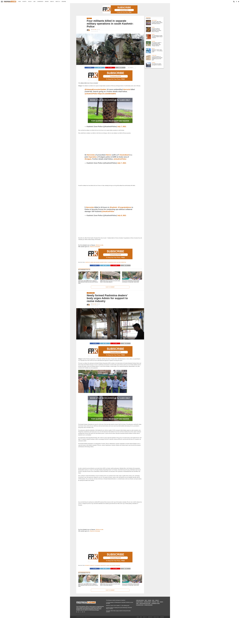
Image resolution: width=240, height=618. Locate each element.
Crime (137, 603)
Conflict (157, 600)
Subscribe (64, 1)
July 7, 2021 (121, 126)
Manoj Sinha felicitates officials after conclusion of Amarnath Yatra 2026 (130, 281)
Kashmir (149, 600)
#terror (108, 155)
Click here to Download (95, 246)
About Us (58, 1)
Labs (34, 1)
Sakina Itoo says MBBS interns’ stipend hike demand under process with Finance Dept (88, 282)
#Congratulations (124, 207)
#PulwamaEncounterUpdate (95, 89)
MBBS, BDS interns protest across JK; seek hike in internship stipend (110, 281)
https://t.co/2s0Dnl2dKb (107, 94)
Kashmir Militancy (112, 262)
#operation (92, 157)
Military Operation (121, 262)
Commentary (40, 1)
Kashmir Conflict (104, 262)
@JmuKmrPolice (91, 94)
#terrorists (91, 155)
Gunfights (87, 262)
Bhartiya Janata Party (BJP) (145, 603)
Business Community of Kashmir (92, 565)
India (153, 600)
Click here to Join (99, 245)
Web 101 (52, 1)
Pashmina (118, 565)
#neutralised (124, 155)
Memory (47, 1)
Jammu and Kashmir (94, 262)
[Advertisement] (110, 144)
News (19, 1)
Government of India (156, 603)
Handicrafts (103, 565)
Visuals (29, 1)
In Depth (24, 1)
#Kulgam (88, 159)
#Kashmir (113, 207)
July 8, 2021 (121, 215)
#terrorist (126, 89)
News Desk (94, 29)
